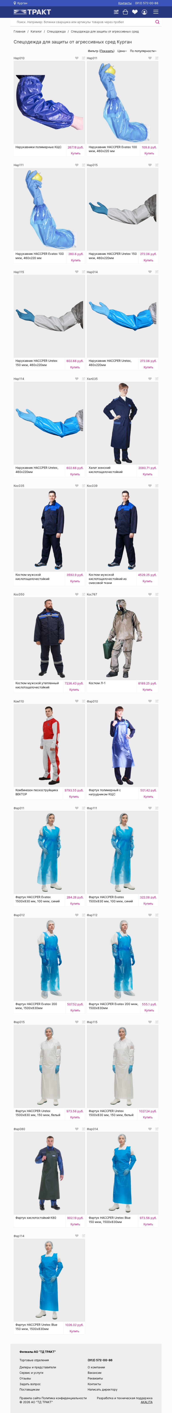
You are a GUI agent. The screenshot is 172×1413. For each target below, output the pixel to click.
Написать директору (102, 1389)
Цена (121, 51)
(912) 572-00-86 (146, 3)
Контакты (125, 3)
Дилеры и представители (38, 1367)
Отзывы (25, 1378)
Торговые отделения (34, 1360)
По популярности (142, 51)
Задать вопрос (30, 1384)
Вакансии (94, 1372)
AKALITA (146, 1402)
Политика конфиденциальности (64, 1398)
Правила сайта (30, 1398)
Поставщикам (30, 1389)
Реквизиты (95, 1378)
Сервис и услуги (31, 1372)
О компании (96, 1367)
